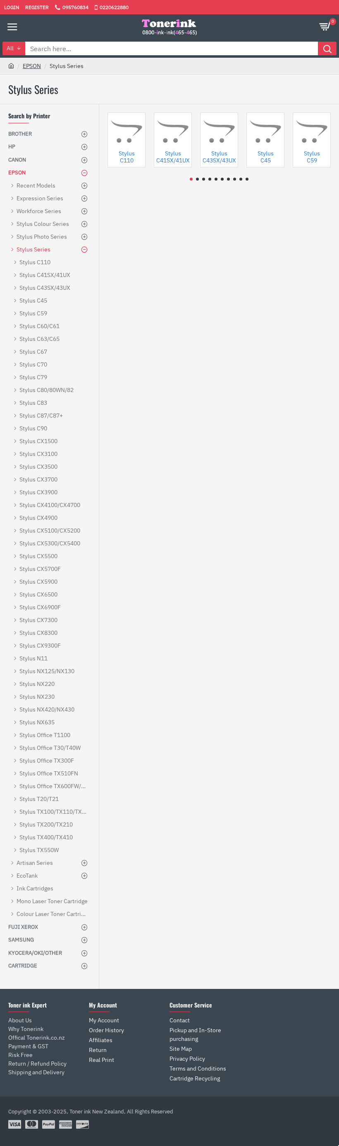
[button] (191, 179)
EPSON (32, 66)
